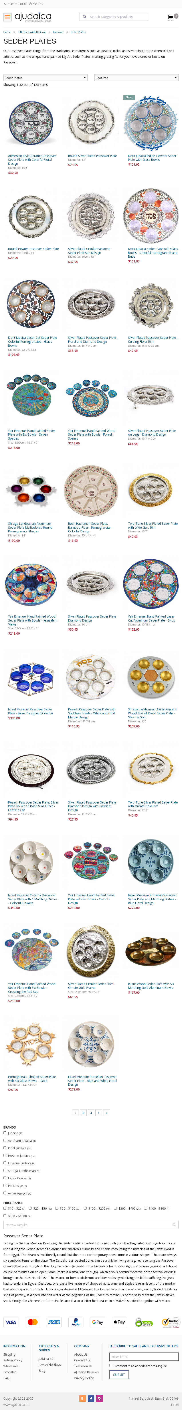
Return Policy (12, 1360)
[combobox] (113, 16)
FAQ (6, 1378)
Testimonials (83, 1366)
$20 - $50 (42, 1208)
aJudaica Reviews (86, 1372)
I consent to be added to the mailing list (140, 1366)
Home (7, 32)
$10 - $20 (16, 1208)
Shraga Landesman (23, 1171)
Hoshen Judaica (21, 1156)
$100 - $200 (99, 1208)
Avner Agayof (19, 1193)
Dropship (9, 1372)
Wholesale (10, 1366)
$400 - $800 (159, 1208)
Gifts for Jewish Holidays (32, 32)
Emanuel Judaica (21, 1163)
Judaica (15, 1133)
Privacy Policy (84, 1378)
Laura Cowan (19, 1178)
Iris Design (17, 1186)
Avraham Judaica (22, 1140)
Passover (58, 32)
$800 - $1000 (19, 1216)
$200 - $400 (129, 1208)
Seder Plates (78, 32)
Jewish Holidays (50, 1364)
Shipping (9, 1354)
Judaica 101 (47, 1358)
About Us (80, 1354)
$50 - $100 (70, 1208)
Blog (42, 1370)
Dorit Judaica (19, 1148)
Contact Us (82, 1360)
